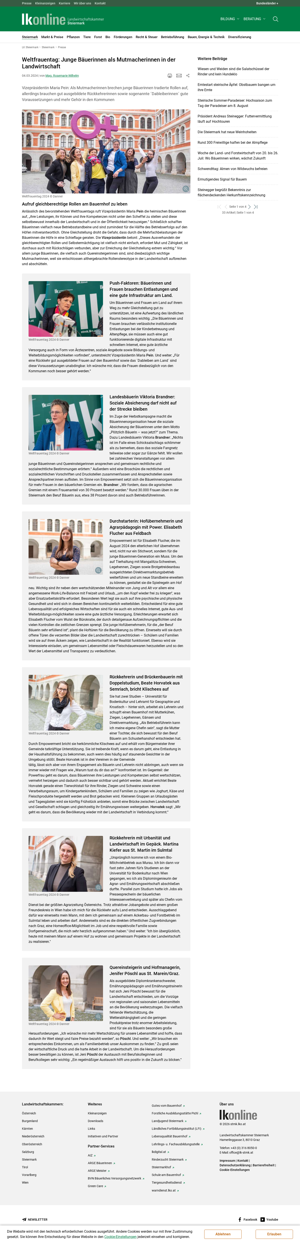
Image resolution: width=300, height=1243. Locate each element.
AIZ (90, 1155)
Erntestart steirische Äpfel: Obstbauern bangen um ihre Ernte (236, 87)
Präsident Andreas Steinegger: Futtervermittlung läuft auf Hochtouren (235, 119)
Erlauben (274, 1234)
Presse (27, 3)
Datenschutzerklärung (235, 1165)
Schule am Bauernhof (166, 1175)
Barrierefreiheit (264, 1165)
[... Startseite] (63, 19)
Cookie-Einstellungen (235, 1170)
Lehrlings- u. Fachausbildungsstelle (176, 1144)
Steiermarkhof (161, 1167)
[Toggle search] (275, 19)
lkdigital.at (159, 1152)
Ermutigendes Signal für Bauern (222, 179)
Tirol (25, 1167)
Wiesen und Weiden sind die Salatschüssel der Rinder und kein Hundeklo (233, 71)
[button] (230, 19)
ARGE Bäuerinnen (100, 1163)
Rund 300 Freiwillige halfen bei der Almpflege (232, 142)
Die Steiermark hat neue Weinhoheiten (227, 132)
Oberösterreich (32, 1144)
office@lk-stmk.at (241, 1152)
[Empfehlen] (179, 75)
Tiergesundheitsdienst (167, 1182)
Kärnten (27, 1128)
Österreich (29, 1113)
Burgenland (30, 1121)
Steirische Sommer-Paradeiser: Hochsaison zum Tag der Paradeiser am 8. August (235, 103)
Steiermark (29, 1159)
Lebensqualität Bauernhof (169, 1136)
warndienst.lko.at (164, 1190)
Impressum (227, 1160)
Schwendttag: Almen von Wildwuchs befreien (232, 169)
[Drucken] (169, 75)
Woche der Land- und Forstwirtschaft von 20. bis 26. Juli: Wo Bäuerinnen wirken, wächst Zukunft (238, 155)
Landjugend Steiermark (167, 1121)
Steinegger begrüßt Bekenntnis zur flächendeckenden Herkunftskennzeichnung (231, 192)
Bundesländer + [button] (267, 3)
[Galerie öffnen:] (106, 151)
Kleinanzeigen (45, 3)
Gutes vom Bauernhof (167, 1105)
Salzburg (28, 1152)
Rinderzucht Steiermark (168, 1159)
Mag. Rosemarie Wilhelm (62, 75)
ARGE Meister (97, 1170)
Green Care (95, 1186)
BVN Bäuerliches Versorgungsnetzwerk (114, 1178)
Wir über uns (82, 3)
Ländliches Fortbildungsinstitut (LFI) (176, 1128)
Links (91, 1128)
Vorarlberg (29, 1175)
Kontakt (100, 3)
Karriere (64, 3)
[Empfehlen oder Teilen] (187, 75)
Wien (25, 1182)
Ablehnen (223, 1234)
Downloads (95, 1121)
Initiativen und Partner (103, 1136)
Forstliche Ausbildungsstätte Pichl (175, 1113)
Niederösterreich (33, 1136)
